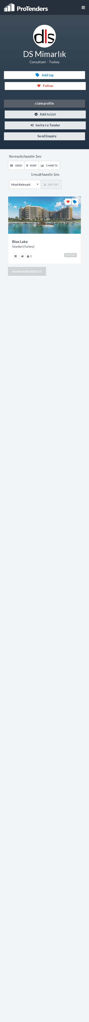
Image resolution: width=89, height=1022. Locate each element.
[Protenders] (26, 6)
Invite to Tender (47, 125)
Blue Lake (20, 242)
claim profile (44, 103)
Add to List (47, 114)
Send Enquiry (47, 136)
